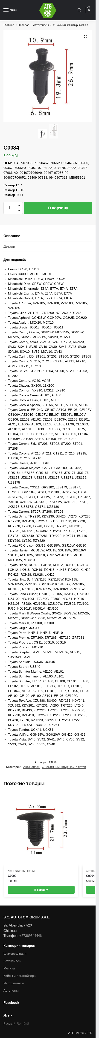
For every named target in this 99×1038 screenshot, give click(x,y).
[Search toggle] (79, 10)
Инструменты (13, 983)
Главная (8, 25)
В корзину (58, 208)
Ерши (31, 871)
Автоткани (11, 990)
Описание (11, 236)
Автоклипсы (41, 25)
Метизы (9, 968)
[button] (19, 205)
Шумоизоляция (14, 953)
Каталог (23, 25)
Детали (9, 246)
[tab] (47, 236)
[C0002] (41, 829)
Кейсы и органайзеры (19, 976)
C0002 (12, 876)
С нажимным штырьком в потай (73, 25)
